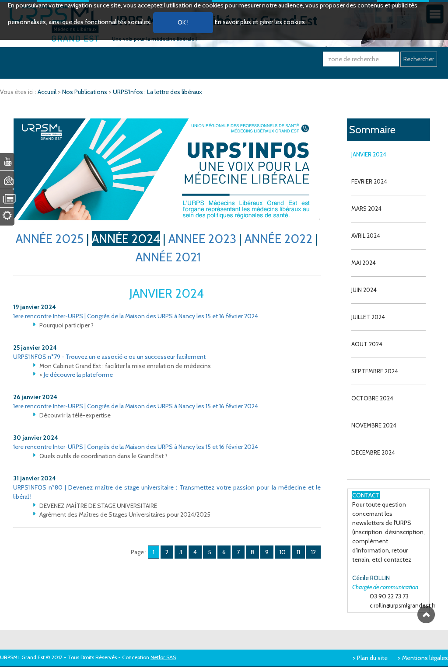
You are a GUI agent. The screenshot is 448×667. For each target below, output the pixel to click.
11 (298, 552)
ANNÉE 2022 (278, 238)
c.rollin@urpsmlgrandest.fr (402, 605)
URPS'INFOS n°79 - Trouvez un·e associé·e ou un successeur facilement (109, 357)
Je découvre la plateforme (78, 375)
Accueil (48, 92)
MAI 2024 (363, 262)
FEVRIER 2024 (369, 181)
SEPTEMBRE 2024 (374, 371)
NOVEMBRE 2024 (373, 425)
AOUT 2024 (366, 343)
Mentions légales (425, 658)
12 (313, 552)
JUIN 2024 (364, 289)
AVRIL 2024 (365, 235)
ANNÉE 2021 (168, 257)
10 (283, 552)
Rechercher (418, 59)
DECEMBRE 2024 (373, 452)
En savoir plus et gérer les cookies (260, 22)
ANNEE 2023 (202, 238)
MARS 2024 (366, 208)
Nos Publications (85, 92)
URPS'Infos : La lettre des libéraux (157, 92)
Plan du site (372, 658)
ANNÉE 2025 (50, 238)
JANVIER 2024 (368, 154)
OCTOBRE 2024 (372, 398)
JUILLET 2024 (368, 316)
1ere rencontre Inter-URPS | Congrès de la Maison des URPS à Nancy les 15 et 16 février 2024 (135, 316)
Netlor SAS (163, 657)
